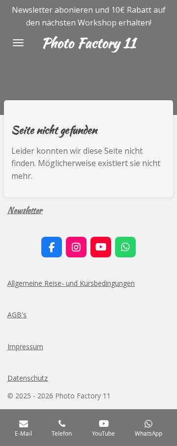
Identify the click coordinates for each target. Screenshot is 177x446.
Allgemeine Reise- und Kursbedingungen (71, 283)
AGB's (17, 314)
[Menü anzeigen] (18, 43)
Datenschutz (27, 378)
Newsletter (24, 210)
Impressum (25, 346)
